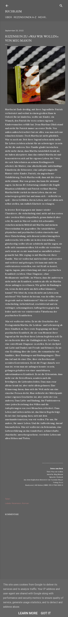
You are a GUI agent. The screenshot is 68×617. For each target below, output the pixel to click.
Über (8, 17)
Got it (46, 613)
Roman (25, 503)
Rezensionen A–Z (25, 17)
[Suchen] (61, 5)
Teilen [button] (7, 499)
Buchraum (13, 11)
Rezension (16, 503)
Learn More (28, 613)
